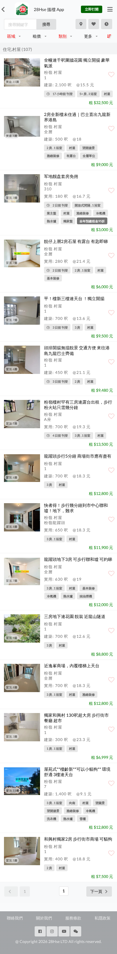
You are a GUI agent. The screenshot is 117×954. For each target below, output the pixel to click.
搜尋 (46, 24)
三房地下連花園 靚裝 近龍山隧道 (74, 616)
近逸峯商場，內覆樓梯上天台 (71, 665)
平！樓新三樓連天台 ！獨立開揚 (74, 298)
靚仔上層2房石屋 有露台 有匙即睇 (76, 241)
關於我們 (44, 918)
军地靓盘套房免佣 (61, 176)
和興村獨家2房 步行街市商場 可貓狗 (78, 838)
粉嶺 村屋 (53, 72)
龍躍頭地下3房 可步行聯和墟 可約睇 (78, 559)
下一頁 (96, 891)
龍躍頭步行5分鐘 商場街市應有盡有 (77, 455)
